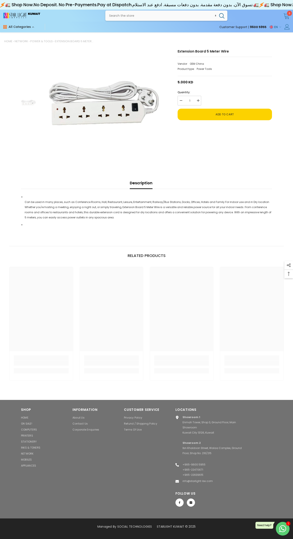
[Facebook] (179, 502)
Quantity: (184, 92)
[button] (215, 16)
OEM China (197, 64)
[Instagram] (191, 502)
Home (8, 41)
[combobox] (160, 16)
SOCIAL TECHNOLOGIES (134, 526)
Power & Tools (41, 41)
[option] (103, 103)
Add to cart (225, 114)
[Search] (166, 16)
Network (21, 41)
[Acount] (287, 27)
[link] (41, 363)
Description (141, 183)
